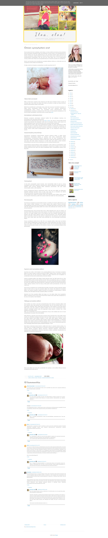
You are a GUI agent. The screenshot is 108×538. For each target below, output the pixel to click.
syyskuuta (72, 143)
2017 (71, 107)
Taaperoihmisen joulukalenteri (75, 119)
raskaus (73, 204)
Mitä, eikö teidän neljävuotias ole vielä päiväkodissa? (77, 184)
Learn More (76, 2)
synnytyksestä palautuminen (46, 377)
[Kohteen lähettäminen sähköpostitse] (44, 376)
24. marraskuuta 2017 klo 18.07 (36, 405)
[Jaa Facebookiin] (47, 376)
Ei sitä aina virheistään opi (74, 134)
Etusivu (45, 524)
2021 (71, 100)
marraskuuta (73, 110)
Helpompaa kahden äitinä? (74, 127)
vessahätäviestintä (78, 206)
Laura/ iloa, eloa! (32, 395)
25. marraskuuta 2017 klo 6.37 (42, 414)
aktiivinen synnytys (34, 377)
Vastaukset (30, 412)
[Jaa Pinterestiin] (48, 376)
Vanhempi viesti (63, 524)
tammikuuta (73, 157)
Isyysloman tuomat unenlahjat (75, 139)
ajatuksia (29, 377)
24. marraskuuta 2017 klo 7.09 (42, 395)
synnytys (52, 377)
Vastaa (28, 390)
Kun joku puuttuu (73, 116)
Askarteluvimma (73, 131)
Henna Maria (29, 472)
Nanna (28, 424)
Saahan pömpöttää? (73, 132)
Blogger (56, 535)
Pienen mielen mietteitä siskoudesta (76, 126)
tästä (52, 112)
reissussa (72, 205)
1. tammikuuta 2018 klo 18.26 (36, 472)
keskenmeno (70, 206)
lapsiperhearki (72, 202)
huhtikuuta (72, 152)
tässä (45, 120)
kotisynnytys (40, 377)
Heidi (28, 445)
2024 (71, 94)
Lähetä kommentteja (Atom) (31, 526)
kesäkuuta (72, 148)
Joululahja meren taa (73, 129)
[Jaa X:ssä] (46, 376)
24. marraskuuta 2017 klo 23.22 (34, 424)
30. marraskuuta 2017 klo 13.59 (34, 445)
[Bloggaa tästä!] (45, 376)
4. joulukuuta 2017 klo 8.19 (41, 461)
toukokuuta (73, 150)
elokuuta (72, 145)
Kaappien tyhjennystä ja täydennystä (76, 124)
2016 (71, 159)
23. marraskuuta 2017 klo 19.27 (40, 386)
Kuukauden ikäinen (73, 121)
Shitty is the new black (30, 386)
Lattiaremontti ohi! (73, 137)
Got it (81, 2)
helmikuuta (72, 155)
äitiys (81, 202)
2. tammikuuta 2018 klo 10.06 (42, 489)
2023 (71, 96)
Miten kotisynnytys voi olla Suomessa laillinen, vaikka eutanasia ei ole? (78, 178)
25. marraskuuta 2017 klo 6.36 (42, 434)
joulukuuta (72, 108)
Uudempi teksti (27, 524)
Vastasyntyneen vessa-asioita (75, 136)
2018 (71, 105)
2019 (71, 103)
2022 (71, 98)
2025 (71, 93)
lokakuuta (72, 141)
